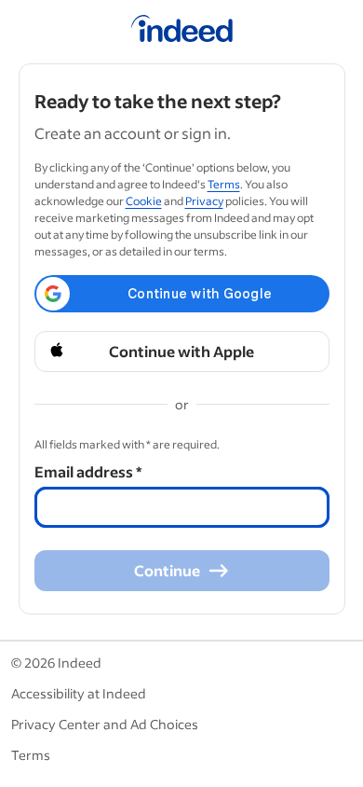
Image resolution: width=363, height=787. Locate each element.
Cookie (144, 201)
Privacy (204, 201)
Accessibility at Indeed (78, 693)
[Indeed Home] (182, 31)
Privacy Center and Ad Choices (104, 724)
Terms (224, 184)
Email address (87, 471)
